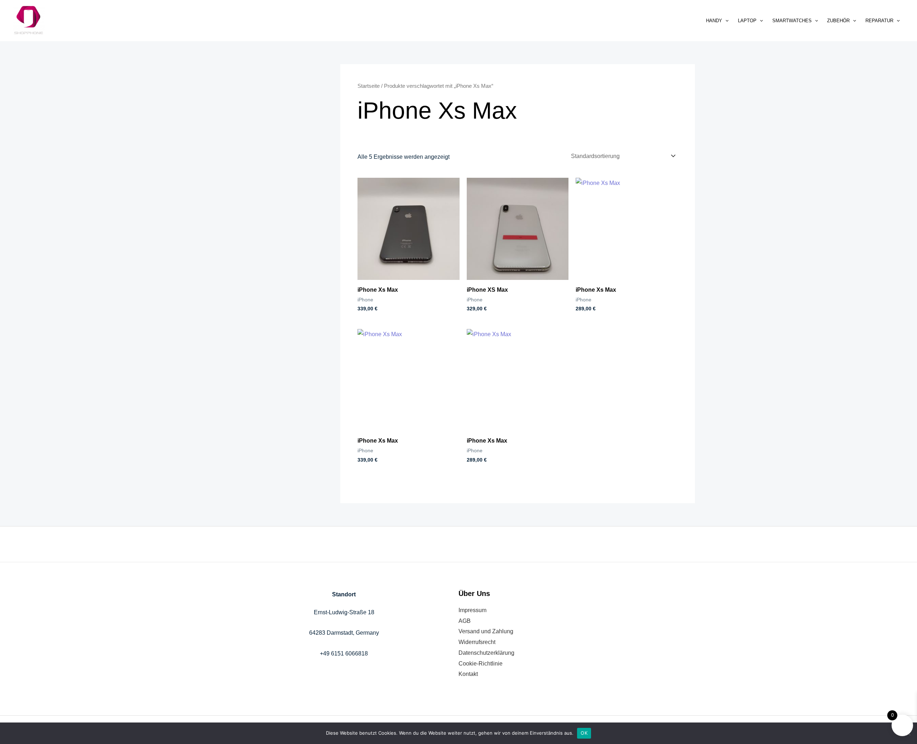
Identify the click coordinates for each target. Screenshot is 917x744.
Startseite (368, 86)
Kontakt (468, 674)
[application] (725, 20)
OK (584, 733)
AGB (464, 621)
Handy (714, 20)
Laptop (747, 20)
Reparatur (879, 20)
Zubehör (838, 20)
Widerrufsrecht (476, 642)
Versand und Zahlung (485, 631)
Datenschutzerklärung (486, 653)
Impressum (472, 610)
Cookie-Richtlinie (480, 663)
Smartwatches (792, 20)
